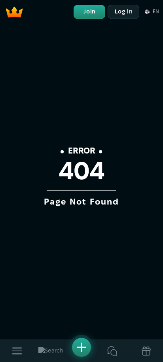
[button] (151, 11)
